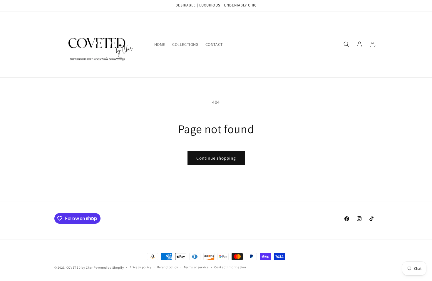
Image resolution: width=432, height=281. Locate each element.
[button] (346, 44)
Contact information (230, 267)
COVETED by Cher (79, 267)
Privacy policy (140, 267)
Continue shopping (216, 158)
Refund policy (167, 267)
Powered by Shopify (109, 267)
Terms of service (196, 267)
